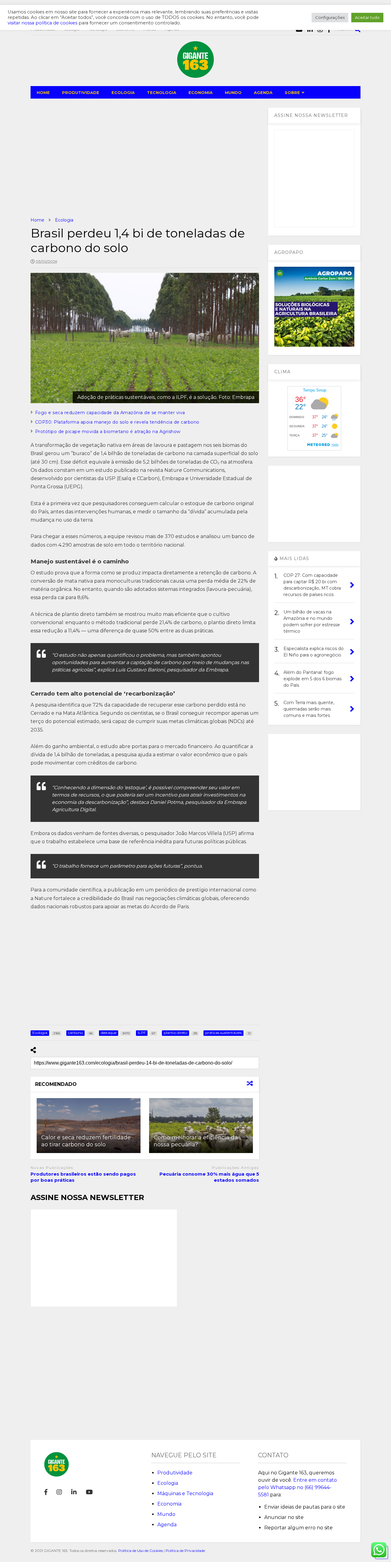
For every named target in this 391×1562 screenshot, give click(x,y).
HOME (43, 92)
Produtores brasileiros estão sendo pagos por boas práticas (83, 1177)
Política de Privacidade (185, 1550)
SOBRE (292, 92)
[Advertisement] (145, 158)
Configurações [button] (330, 17)
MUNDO (233, 92)
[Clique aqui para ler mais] (89, 1125)
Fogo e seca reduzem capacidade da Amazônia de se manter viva (110, 412)
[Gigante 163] (195, 75)
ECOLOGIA (123, 92)
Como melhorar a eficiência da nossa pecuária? (196, 1141)
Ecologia (167, 1483)
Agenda (167, 1525)
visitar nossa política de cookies (42, 23)
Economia (169, 1504)
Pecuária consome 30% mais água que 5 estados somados (209, 1177)
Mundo (166, 1514)
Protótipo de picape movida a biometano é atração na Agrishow (108, 431)
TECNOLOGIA (161, 92)
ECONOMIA (200, 92)
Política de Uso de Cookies (140, 1550)
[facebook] (45, 1492)
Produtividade (174, 1473)
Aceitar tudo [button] (367, 17)
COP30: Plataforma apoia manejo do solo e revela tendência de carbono (117, 422)
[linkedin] (74, 1492)
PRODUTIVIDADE (80, 92)
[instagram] (59, 1492)
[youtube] (89, 1492)
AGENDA (263, 92)
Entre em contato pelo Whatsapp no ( (297, 1487)
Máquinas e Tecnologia (185, 1493)
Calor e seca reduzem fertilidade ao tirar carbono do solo (86, 1141)
